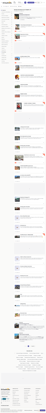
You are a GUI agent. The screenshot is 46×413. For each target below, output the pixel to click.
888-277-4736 (4, 396)
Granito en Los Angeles (19, 357)
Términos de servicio (16, 395)
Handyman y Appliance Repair (21, 359)
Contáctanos (37, 402)
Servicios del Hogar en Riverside (34, 353)
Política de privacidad (16, 400)
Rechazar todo (36, 410)
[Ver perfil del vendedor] (15, 25)
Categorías (37, 395)
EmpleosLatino (26, 393)
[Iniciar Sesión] (44, 2)
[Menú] (1, 2)
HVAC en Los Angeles (22, 361)
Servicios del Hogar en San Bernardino (22, 353)
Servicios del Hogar (14, 6)
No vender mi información (16, 405)
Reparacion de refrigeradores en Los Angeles (29, 370)
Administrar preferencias (28, 410)
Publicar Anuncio (31, 2)
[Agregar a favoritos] (43, 31)
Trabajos (14, 393)
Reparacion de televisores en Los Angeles (33, 361)
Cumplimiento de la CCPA (16, 403)
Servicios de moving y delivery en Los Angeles (25, 355)
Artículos (37, 393)
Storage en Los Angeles (37, 355)
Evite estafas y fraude (16, 398)
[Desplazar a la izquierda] (14, 353)
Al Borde (25, 400)
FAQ (36, 401)
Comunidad (37, 390)
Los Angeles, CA (6, 6)
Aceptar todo (43, 410)
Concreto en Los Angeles (22, 368)
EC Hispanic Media (27, 390)
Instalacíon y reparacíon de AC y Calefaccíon (34, 368)
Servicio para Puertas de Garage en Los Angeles (34, 359)
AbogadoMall (26, 398)
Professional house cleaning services (30, 357)
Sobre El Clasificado (16, 390)
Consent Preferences (39, 404)
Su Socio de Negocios (27, 395)
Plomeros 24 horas (40, 357)
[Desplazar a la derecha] (44, 353)
